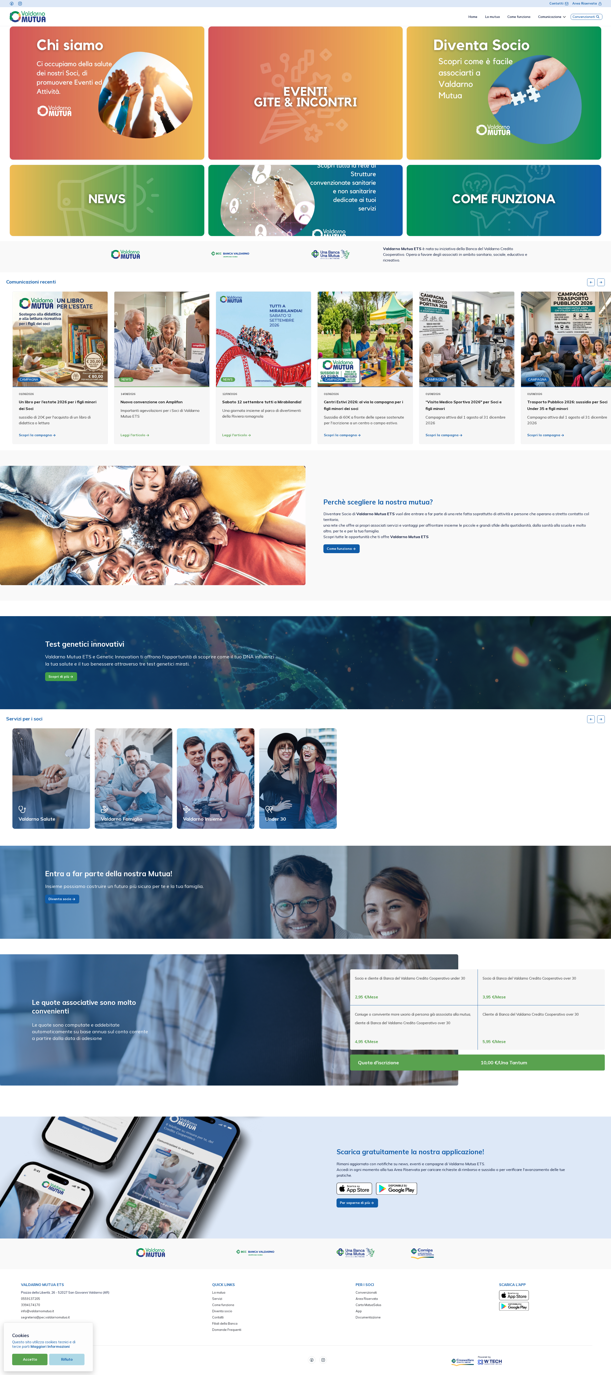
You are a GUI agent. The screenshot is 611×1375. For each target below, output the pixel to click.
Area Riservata (584, 3)
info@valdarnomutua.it (37, 1311)
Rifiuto (67, 1359)
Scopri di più (59, 676)
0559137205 (30, 1299)
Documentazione (368, 1317)
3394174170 (30, 1305)
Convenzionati (584, 17)
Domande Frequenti (226, 1330)
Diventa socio (60, 899)
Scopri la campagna (36, 435)
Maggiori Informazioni (50, 1346)
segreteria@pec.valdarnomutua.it (45, 1317)
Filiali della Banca (224, 1323)
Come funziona (340, 548)
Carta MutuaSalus (368, 1305)
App (359, 1311)
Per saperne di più (355, 1203)
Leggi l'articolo (133, 435)
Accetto (30, 1359)
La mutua (218, 1292)
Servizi (217, 1299)
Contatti (556, 3)
